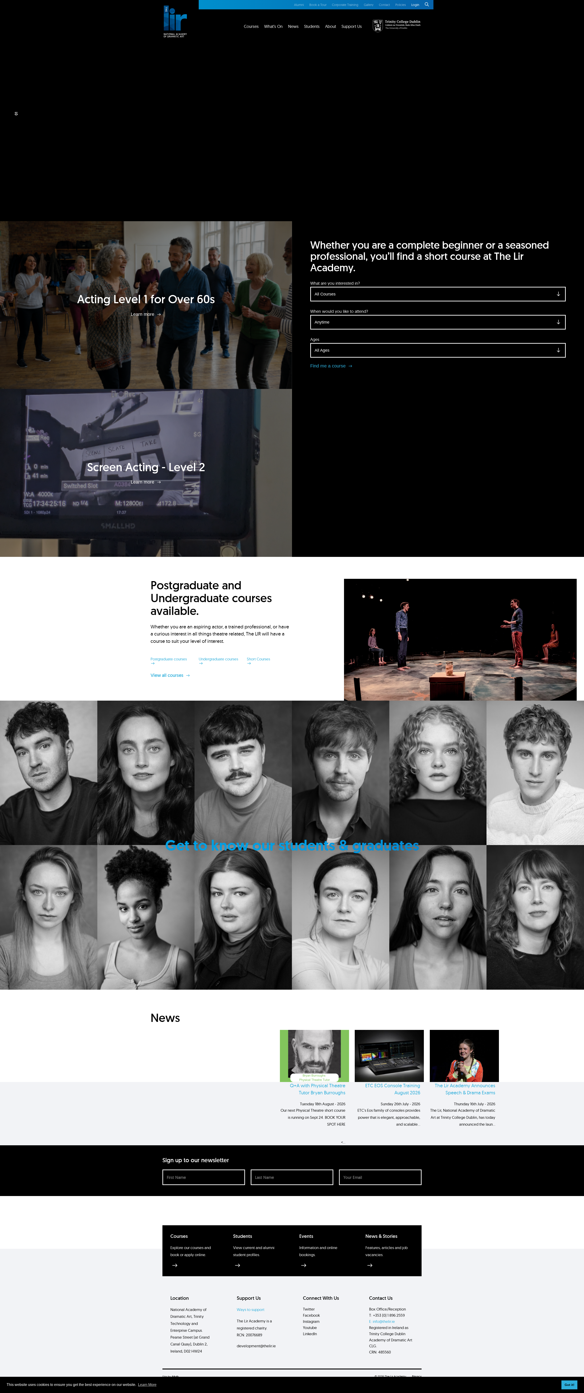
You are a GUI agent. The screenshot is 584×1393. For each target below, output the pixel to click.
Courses (251, 26)
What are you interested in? (335, 283)
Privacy (417, 1376)
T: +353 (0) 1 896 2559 (387, 1315)
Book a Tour (317, 5)
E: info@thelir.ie (382, 1321)
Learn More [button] (147, 1385)
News (293, 26)
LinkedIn (310, 1333)
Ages (314, 339)
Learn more (143, 313)
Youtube (310, 1327)
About (330, 26)
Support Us (352, 26)
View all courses (168, 675)
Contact (384, 5)
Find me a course (328, 365)
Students (312, 26)
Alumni (299, 5)
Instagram (311, 1321)
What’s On (273, 26)
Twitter (309, 1309)
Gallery (368, 5)
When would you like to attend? (339, 311)
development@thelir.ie (256, 1345)
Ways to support (250, 1309)
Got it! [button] (569, 1385)
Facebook (311, 1315)
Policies (400, 5)
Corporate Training (345, 5)
